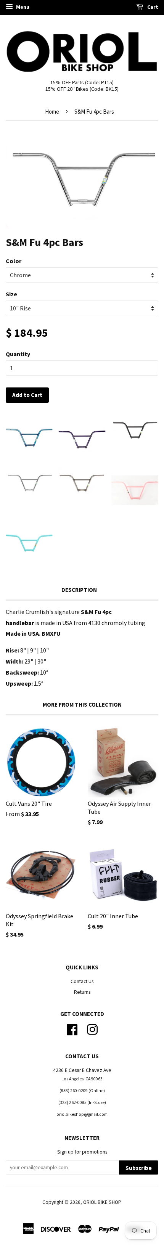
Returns (82, 992)
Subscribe (138, 1167)
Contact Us (82, 981)
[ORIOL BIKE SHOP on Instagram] (92, 1028)
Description (79, 589)
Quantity (18, 354)
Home (52, 111)
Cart (152, 6)
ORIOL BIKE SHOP (102, 1202)
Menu (22, 6)
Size (11, 294)
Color (13, 261)
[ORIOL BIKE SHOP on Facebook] (72, 1028)
